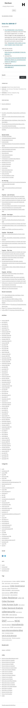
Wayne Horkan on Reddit (8, 664)
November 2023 (5, 382)
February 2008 (5, 440)
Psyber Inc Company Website (8, 675)
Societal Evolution (6, 157)
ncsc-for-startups (6, 624)
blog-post (4, 476)
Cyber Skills (5, 615)
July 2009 (4, 408)
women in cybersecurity (7, 639)
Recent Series (17, 87)
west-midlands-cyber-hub (8, 540)
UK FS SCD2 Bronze (9, 635)
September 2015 (5, 402)
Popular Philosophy (6, 164)
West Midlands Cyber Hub (8, 160)
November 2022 (5, 395)
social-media (5, 523)
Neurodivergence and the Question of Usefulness (13, 147)
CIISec (3, 583)
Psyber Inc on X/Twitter (7, 679)
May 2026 (4, 326)
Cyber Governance (17, 586)
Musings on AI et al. (6, 162)
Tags (18, 92)
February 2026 (5, 331)
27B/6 (3, 695)
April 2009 (4, 414)
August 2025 (5, 343)
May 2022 (4, 397)
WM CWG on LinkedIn (7, 688)
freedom (10, 45)
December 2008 (5, 421)
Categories (14, 92)
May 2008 (4, 434)
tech (3, 532)
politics (20, 43)
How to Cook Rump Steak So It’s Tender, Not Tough (14, 200)
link (3, 497)
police (14, 45)
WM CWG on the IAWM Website (9, 686)
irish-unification (5, 491)
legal (21, 45)
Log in (3, 565)
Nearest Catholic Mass (7, 692)
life (2, 495)
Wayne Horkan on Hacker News (9, 667)
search (3, 517)
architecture (4, 471)
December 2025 (5, 335)
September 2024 (5, 363)
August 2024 (5, 365)
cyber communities (15, 583)
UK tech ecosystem (16, 638)
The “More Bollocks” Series (8, 175)
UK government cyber (6, 638)
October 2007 (5, 447)
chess (3, 478)
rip (2, 515)
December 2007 (5, 443)
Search (3, 75)
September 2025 (5, 341)
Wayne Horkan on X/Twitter (8, 662)
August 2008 (5, 428)
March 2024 (4, 374)
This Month (21, 89)
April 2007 (4, 458)
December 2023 (5, 380)
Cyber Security (19, 612)
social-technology (6, 525)
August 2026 (5, 320)
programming (5, 510)
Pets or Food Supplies (7, 694)
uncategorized (5, 536)
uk (22, 43)
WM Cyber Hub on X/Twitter (8, 684)
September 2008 (5, 427)
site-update (4, 521)
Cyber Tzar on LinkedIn (7, 671)
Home (3, 650)
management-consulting (7, 499)
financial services (10, 621)
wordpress (4, 542)
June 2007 (4, 455)
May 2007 (4, 457)
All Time (6, 91)
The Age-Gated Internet (7, 140)
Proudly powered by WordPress (8, 705)
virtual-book (5, 538)
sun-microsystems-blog (12, 630)
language (4, 493)
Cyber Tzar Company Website (8, 669)
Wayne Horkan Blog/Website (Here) (10, 658)
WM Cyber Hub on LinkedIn (8, 682)
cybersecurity (8, 611)
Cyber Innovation (6, 590)
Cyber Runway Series (7, 171)
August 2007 (5, 451)
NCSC (17, 620)
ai (2, 469)
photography (11, 43)
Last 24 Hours (9, 89)
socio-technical (5, 527)
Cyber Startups (13, 614)
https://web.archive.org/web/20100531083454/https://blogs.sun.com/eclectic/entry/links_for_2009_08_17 (15, 59)
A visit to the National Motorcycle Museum (12, 187)
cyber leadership (5, 592)
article (3, 473)
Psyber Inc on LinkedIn (7, 677)
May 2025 (4, 348)
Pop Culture (4, 168)
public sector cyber (6, 627)
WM (3, 681)
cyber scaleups (21, 604)
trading (3, 534)
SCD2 (11, 627)
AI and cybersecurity (7, 581)
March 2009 (4, 415)
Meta (8, 94)
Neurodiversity (5, 153)
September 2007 (5, 449)
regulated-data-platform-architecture (10, 514)
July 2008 (4, 430)
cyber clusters (7, 583)
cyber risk (21, 598)
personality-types (6, 508)
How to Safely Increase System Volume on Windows (14, 247)
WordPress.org (5, 570)
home (3, 489)
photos (17, 45)
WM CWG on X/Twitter (7, 690)
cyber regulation (13, 595)
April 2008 (4, 436)
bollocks (23, 581)
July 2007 (4, 453)
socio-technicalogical (6, 529)
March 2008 (4, 438)
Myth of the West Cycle (7, 170)
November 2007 (5, 445)
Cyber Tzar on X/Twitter (7, 673)
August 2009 (5, 406)
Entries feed (4, 567)
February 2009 (5, 417)
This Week (15, 89)
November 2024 (5, 359)
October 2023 (5, 384)
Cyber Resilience (9, 597)
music (3, 501)
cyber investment (15, 590)
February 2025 (5, 354)
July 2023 (4, 389)
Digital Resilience (19, 617)
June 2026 (4, 324)
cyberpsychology (6, 480)
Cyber (5, 681)
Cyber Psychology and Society (9, 149)
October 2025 (5, 339)
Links (11, 94)
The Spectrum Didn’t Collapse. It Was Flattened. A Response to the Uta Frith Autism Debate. (12, 300)
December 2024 (5, 358)
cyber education (5, 586)
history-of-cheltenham (7, 487)
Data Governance (8, 617)
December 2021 (5, 399)
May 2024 (4, 371)
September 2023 (5, 386)
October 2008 (5, 425)
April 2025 (4, 350)
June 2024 (4, 369)
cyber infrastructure (12, 588)
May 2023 (4, 393)
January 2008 (5, 442)
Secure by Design (17, 627)
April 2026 (4, 328)
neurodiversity (5, 504)
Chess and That (5, 173)
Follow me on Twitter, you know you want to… (12, 229)
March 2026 (4, 330)
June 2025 (4, 346)
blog (3, 474)
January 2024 (5, 378)
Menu (14, 10)
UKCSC (3, 633)
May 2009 (4, 412)
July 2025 (4, 344)
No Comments (5, 26)
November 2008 (5, 423)
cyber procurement (6, 594)
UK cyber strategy (9, 633)
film (3, 486)
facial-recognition (6, 484)
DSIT (4, 620)
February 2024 (5, 376)
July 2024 (4, 367)
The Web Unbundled (6, 136)
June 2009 (4, 410)
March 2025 (4, 352)
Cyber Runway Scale (10, 604)
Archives (9, 92)
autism (18, 581)
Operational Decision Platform (9, 138)
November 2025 (5, 337)
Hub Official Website (11, 681)
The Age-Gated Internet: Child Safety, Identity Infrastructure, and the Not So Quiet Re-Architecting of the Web (14, 263)
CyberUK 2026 (5, 142)
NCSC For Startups (6, 166)
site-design (4, 519)
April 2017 (4, 400)
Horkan (8, 3)
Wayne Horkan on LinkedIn (8, 660)
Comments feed (5, 569)
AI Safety (14, 581)
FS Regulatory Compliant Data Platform (11, 158)
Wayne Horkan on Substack (8, 666)
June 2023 (4, 391)
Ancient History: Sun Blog (8, 177)
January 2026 (5, 333)
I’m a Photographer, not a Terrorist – (14, 30)
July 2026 (4, 322)
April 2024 (4, 372)
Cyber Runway (8, 601)
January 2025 (5, 356)
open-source (5, 506)
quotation (4, 512)
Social (5, 94)
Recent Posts (10, 87)
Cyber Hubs (4, 588)
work (3, 543)
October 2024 (5, 361)
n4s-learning (5, 502)
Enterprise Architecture (7, 151)
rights (16, 43)
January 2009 (5, 419)
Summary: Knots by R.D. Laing (15, 308)
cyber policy (14, 592)
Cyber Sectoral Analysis (7, 155)
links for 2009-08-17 (9, 24)
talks (3, 530)
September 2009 (5, 404)
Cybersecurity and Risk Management (10, 482)
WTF (3, 545)
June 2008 (4, 432)
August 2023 (5, 387)
